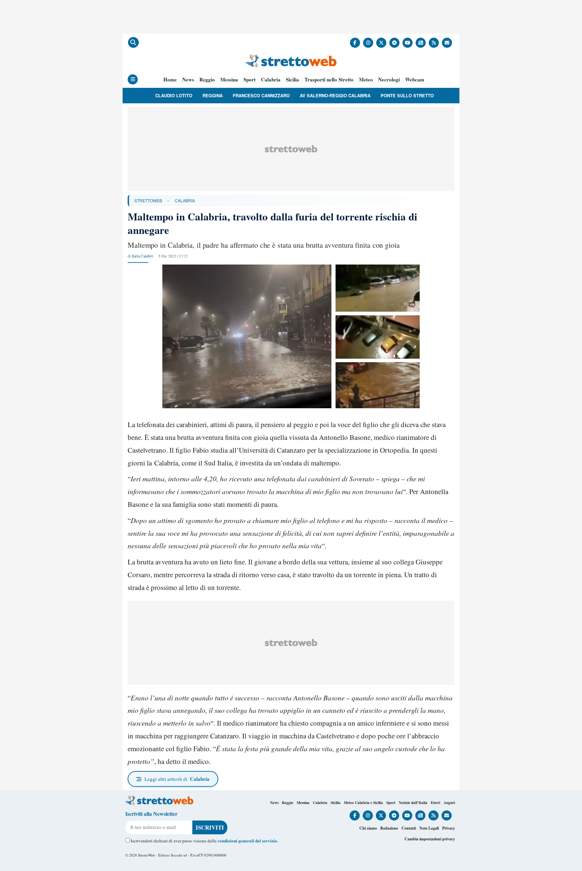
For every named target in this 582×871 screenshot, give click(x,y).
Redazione (389, 828)
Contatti (408, 828)
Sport (250, 79)
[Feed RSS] (434, 43)
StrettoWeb (148, 200)
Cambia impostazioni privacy (430, 839)
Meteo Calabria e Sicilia (363, 802)
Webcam (414, 79)
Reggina (212, 95)
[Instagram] (368, 43)
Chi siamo (368, 828)
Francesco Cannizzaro (261, 95)
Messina (229, 79)
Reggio (207, 79)
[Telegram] (394, 43)
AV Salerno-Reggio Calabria (335, 95)
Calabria (271, 79)
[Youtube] (407, 43)
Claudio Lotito (173, 95)
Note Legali (429, 828)
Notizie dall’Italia (413, 802)
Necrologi (389, 79)
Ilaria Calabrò (142, 255)
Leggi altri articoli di (176, 778)
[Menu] (133, 79)
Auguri (449, 802)
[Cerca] (133, 42)
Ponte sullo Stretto (407, 95)
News (188, 79)
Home (170, 79)
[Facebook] (355, 43)
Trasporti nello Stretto (329, 79)
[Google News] (421, 43)
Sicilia (292, 79)
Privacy (448, 828)
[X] (381, 43)
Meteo (366, 79)
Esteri (435, 802)
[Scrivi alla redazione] (447, 43)
